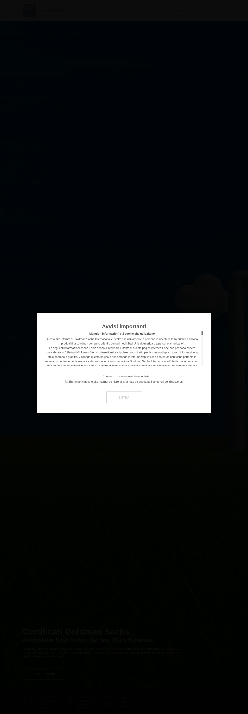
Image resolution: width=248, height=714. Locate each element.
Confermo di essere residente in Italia (125, 376)
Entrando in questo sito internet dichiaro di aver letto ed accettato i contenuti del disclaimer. (126, 381)
